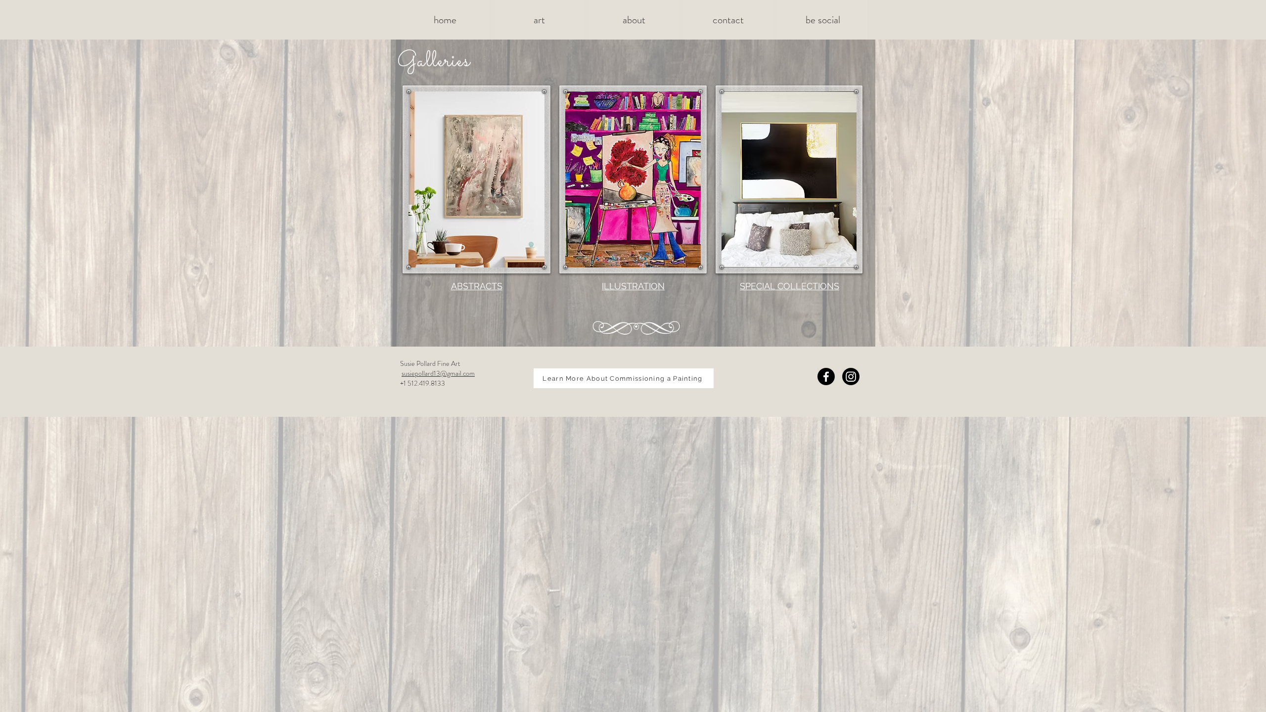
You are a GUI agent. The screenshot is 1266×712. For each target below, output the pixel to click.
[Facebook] (826, 376)
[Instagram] (850, 376)
